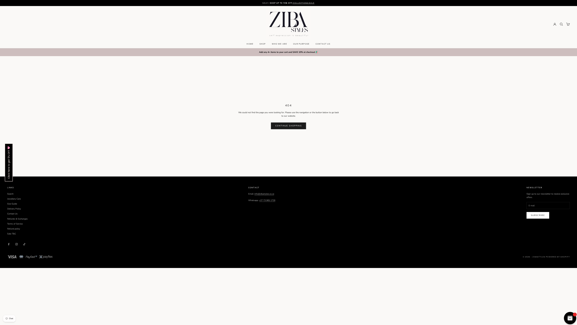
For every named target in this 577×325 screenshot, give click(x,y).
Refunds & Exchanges (17, 218)
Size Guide (12, 203)
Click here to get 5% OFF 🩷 (9, 162)
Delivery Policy (14, 208)
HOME (250, 44)
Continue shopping (288, 125)
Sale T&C (11, 233)
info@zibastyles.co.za (264, 193)
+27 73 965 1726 (267, 200)
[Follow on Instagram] (16, 244)
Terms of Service (15, 223)
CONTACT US (323, 44)
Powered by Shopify (558, 257)
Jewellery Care (14, 198)
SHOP (262, 44)
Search (10, 193)
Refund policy (13, 228)
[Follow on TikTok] (24, 244)
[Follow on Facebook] (8, 244)
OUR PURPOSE (301, 44)
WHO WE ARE (279, 44)
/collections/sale (303, 3)
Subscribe (538, 215)
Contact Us (12, 213)
